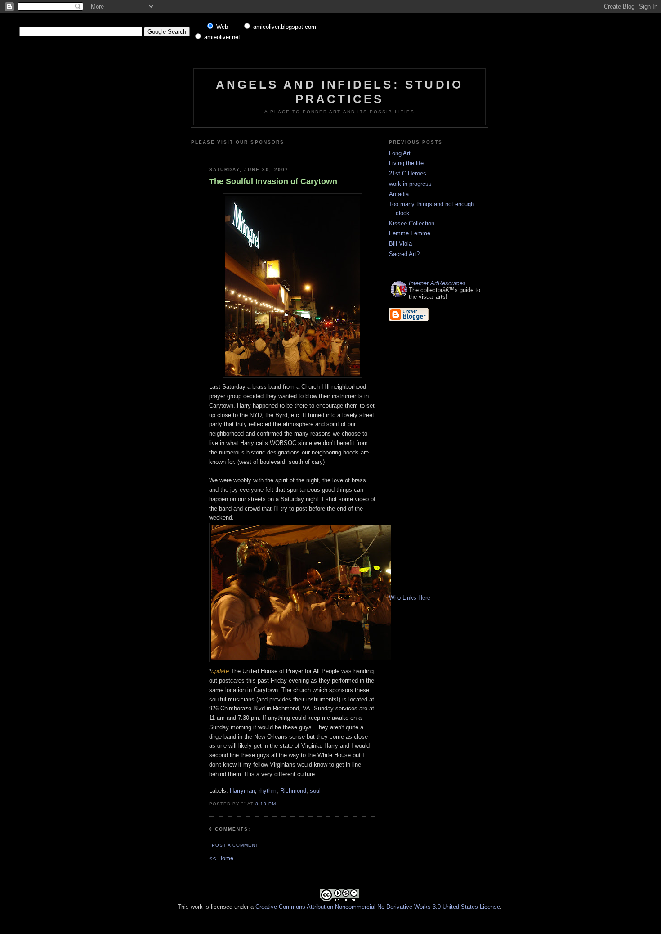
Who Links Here (409, 597)
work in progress (410, 183)
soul (315, 790)
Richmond (293, 790)
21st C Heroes (407, 173)
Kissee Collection (411, 223)
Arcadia (399, 194)
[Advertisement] (315, 152)
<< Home (221, 858)
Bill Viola (400, 243)
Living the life (406, 163)
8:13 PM (265, 803)
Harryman (242, 790)
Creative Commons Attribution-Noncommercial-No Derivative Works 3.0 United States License (377, 906)
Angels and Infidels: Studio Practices (339, 91)
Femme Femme (409, 233)
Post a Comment (235, 845)
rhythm (268, 790)
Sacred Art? (404, 254)
